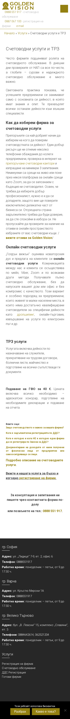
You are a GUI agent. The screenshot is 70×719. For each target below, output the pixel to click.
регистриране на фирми (37, 478)
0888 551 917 (12, 12)
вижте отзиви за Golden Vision (29, 238)
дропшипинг (25, 314)
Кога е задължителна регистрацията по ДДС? (33, 433)
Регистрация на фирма (17, 664)
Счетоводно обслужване (19, 668)
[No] (65, 710)
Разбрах (20, 711)
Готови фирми (11, 677)
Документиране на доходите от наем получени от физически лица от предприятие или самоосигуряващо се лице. (35, 451)
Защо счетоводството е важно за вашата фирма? (35, 427)
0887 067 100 (12, 21)
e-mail (20, 26)
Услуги (22, 33)
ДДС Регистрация (14, 672)
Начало (9, 33)
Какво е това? (46, 711)
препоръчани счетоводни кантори (30, 163)
